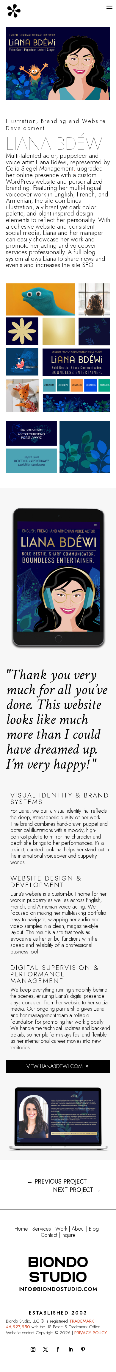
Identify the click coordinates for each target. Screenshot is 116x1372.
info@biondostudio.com (58, 1289)
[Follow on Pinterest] (83, 1349)
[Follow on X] (45, 1349)
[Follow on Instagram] (33, 1349)
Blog (94, 1229)
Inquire (69, 1235)
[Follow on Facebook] (58, 1349)
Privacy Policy (90, 1332)
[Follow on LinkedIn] (70, 1349)
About (78, 1229)
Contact (49, 1235)
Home (21, 1229)
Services (41, 1229)
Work (61, 1229)
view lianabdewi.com (54, 1066)
